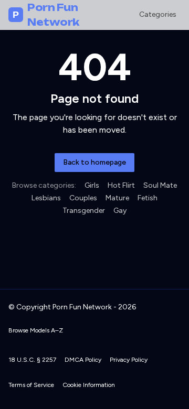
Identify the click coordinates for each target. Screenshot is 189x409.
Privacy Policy (129, 359)
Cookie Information (88, 385)
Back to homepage (94, 162)
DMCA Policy (83, 359)
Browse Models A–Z (35, 330)
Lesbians (46, 197)
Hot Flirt (121, 185)
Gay (120, 210)
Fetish (148, 197)
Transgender (83, 210)
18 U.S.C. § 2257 (32, 359)
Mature (117, 197)
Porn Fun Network (46, 15)
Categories (157, 14)
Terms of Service (31, 385)
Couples (83, 197)
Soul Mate (160, 185)
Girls (92, 185)
